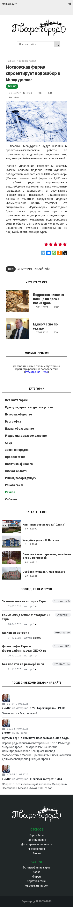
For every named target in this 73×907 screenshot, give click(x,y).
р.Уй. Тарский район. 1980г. (48, 708)
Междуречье (25, 269)
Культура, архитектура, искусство (29, 407)
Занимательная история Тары (24, 601)
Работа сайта (14, 485)
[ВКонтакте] (48, 253)
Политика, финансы (19, 464)
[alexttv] (36, 698)
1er (35, 606)
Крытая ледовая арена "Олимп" (44, 524)
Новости (22, 60)
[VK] (62, 4)
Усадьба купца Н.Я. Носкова (41, 540)
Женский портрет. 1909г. (46, 779)
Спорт (9, 443)
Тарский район (42, 269)
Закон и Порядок (16, 450)
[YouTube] (66, 4)
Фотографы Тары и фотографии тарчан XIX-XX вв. (24, 648)
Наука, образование (19, 428)
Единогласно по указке (45, 326)
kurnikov (14, 97)
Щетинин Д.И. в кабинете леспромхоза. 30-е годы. (36, 738)
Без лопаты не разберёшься (23, 664)
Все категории (16, 400)
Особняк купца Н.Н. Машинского (44, 571)
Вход (45, 371)
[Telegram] (69, 3)
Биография (13, 421)
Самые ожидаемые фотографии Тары (26, 617)
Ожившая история (15, 633)
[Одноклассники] (59, 253)
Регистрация (32, 371)
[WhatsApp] (54, 253)
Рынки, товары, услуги (20, 478)
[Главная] (36, 34)
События (11, 499)
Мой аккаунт (9, 4)
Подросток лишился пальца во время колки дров (48, 299)
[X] (64, 253)
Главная (10, 60)
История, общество (18, 414)
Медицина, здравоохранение (26, 435)
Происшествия (15, 457)
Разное (12, 86)
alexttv (37, 637)
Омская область (16, 471)
